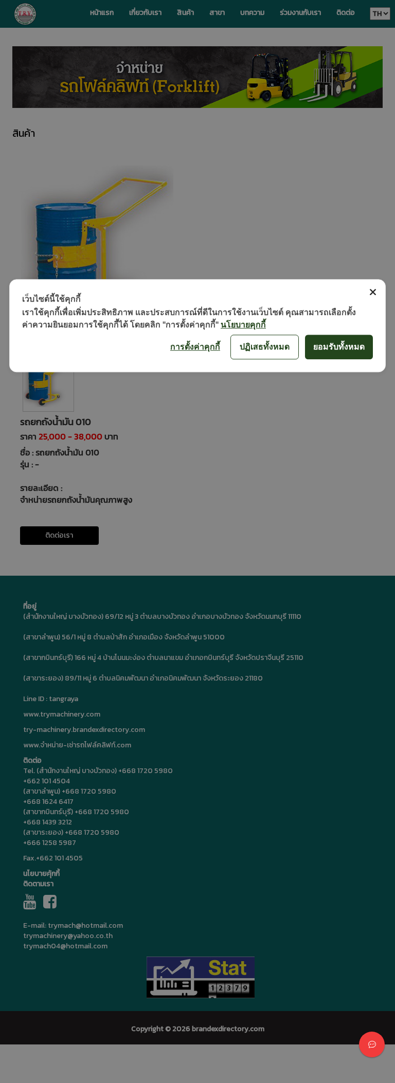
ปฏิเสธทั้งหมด (265, 346)
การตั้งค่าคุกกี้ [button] (195, 346)
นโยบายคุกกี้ (243, 324)
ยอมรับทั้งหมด (339, 346)
